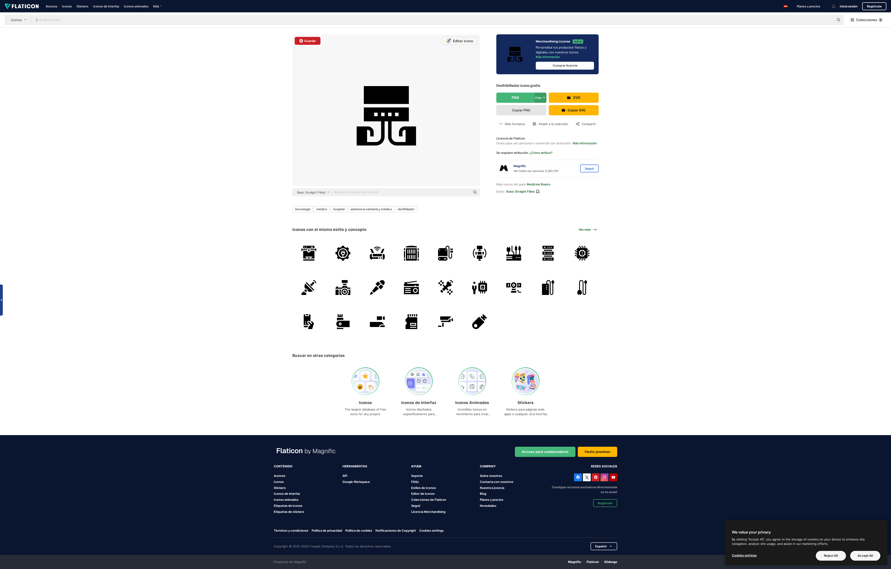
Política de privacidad (327, 530)
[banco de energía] (548, 287)
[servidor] (411, 253)
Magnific (574, 562)
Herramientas (354, 466)
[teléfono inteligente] (309, 321)
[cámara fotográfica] (343, 287)
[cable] (582, 287)
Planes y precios (808, 6)
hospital (339, 209)
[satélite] (445, 287)
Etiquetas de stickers (289, 512)
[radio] (411, 287)
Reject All (831, 555)
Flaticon (593, 562)
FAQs (415, 482)
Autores (51, 6)
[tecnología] (479, 287)
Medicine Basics (538, 184)
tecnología (302, 209)
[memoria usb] (343, 321)
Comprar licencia (565, 65)
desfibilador (406, 209)
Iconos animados (136, 6)
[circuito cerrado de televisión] (445, 321)
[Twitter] (587, 477)
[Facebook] (578, 477)
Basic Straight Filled (520, 191)
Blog (483, 493)
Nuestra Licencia (492, 488)
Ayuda (416, 466)
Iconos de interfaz (106, 6)
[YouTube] (613, 477)
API (344, 476)
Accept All (865, 555)
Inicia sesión (849, 6)
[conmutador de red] (377, 253)
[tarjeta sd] (411, 321)
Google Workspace (356, 482)
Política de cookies (358, 530)
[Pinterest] (596, 477)
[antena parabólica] (309, 287)
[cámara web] (513, 287)
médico (321, 209)
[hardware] (513, 253)
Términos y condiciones (291, 530)
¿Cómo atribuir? (540, 153)
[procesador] (582, 253)
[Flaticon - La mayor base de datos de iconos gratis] (22, 6)
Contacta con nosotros (496, 482)
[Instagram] (604, 477)
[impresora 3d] (309, 253)
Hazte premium (597, 451)
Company (488, 466)
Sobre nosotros (491, 476)
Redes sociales (604, 466)
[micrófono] (377, 287)
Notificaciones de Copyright (395, 530)
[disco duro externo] (445, 253)
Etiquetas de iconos (288, 506)
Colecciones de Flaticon (428, 499)
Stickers (82, 6)
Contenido (283, 466)
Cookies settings (431, 530)
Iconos (67, 6)
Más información (548, 57)
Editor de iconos (423, 493)
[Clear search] (828, 20)
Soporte (417, 476)
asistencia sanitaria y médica (371, 209)
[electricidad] (343, 253)
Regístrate (874, 6)
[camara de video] (377, 321)
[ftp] (479, 253)
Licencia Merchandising (428, 512)
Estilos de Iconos (423, 488)
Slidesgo (610, 562)
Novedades (488, 506)
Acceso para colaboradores (545, 451)
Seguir (415, 506)
